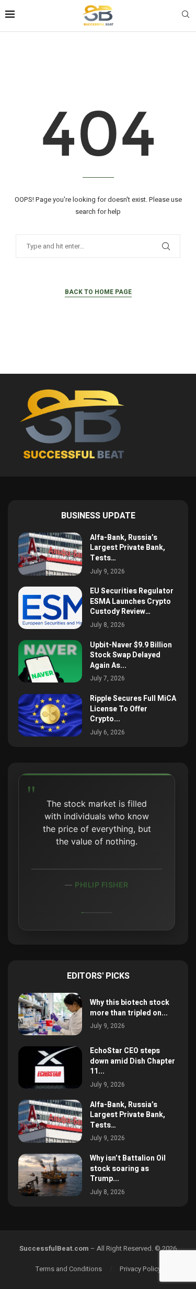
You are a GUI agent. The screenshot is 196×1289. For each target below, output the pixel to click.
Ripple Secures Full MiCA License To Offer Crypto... (133, 708)
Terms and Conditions (69, 1269)
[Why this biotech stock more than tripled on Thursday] (50, 1014)
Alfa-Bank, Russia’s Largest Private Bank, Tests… (127, 548)
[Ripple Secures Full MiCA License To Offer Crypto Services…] (50, 715)
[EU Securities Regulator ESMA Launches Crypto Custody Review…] (50, 608)
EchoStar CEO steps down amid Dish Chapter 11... (132, 1061)
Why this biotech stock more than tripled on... (129, 1008)
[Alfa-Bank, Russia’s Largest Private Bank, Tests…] (50, 554)
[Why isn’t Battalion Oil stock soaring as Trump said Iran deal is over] (50, 1175)
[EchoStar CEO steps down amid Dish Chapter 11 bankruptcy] (50, 1067)
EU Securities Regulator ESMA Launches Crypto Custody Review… (132, 601)
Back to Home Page (98, 292)
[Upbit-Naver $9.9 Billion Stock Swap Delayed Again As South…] (50, 661)
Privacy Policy (140, 1269)
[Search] (185, 15)
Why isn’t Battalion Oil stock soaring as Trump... (128, 1168)
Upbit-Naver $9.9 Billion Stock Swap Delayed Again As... (131, 655)
